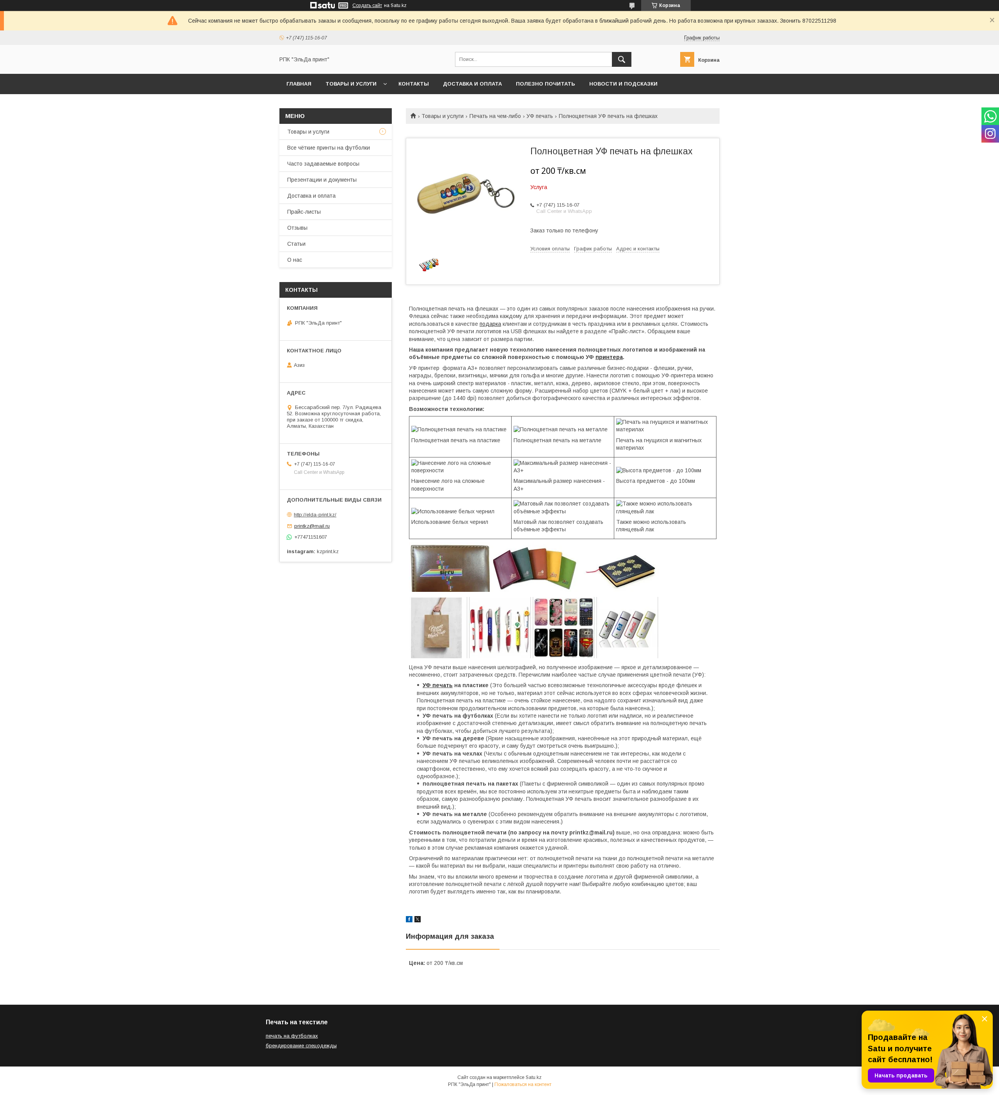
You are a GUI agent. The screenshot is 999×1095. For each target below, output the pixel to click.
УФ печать (539, 116)
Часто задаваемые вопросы (323, 164)
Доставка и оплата (472, 84)
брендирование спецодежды (301, 1046)
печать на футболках (292, 1036)
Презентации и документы (322, 180)
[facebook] (409, 920)
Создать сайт (367, 5)
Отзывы (297, 228)
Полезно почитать (545, 84)
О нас (294, 260)
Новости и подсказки (623, 84)
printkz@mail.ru (312, 526)
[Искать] (621, 59)
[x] (417, 920)
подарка (490, 324)
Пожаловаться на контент (522, 1084)
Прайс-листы (304, 212)
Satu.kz (534, 1077)
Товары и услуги (351, 84)
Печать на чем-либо (495, 116)
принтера (609, 357)
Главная (298, 84)
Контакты (413, 84)
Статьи (296, 244)
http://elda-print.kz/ (315, 515)
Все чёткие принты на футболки (328, 148)
